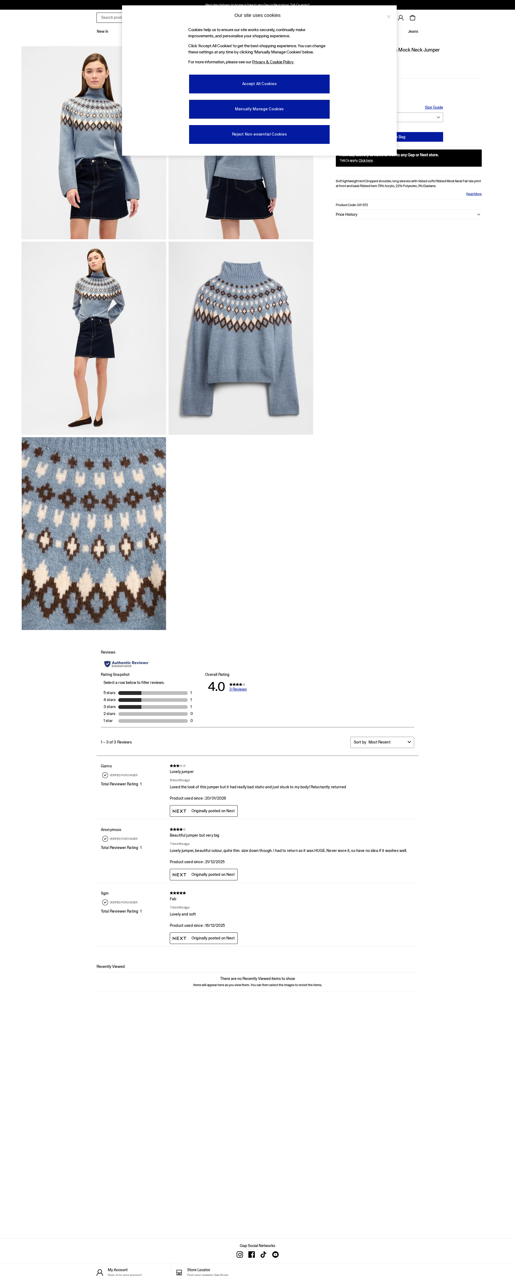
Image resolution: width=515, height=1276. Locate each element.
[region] (259, 80)
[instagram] (240, 1254)
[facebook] (252, 1254)
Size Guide (434, 107)
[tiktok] (263, 1254)
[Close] (388, 17)
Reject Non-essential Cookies (259, 134)
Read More (474, 194)
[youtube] (275, 1254)
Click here (366, 160)
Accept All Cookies (259, 84)
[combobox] (387, 742)
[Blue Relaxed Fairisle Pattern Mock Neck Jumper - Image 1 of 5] (94, 142)
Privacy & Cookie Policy (272, 62)
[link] (401, 18)
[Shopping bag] (412, 18)
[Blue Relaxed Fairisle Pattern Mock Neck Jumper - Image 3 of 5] (94, 338)
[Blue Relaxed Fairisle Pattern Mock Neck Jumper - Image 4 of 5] (241, 338)
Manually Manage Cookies (259, 109)
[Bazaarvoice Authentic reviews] (127, 664)
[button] (409, 214)
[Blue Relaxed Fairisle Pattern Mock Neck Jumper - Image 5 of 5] (94, 533)
